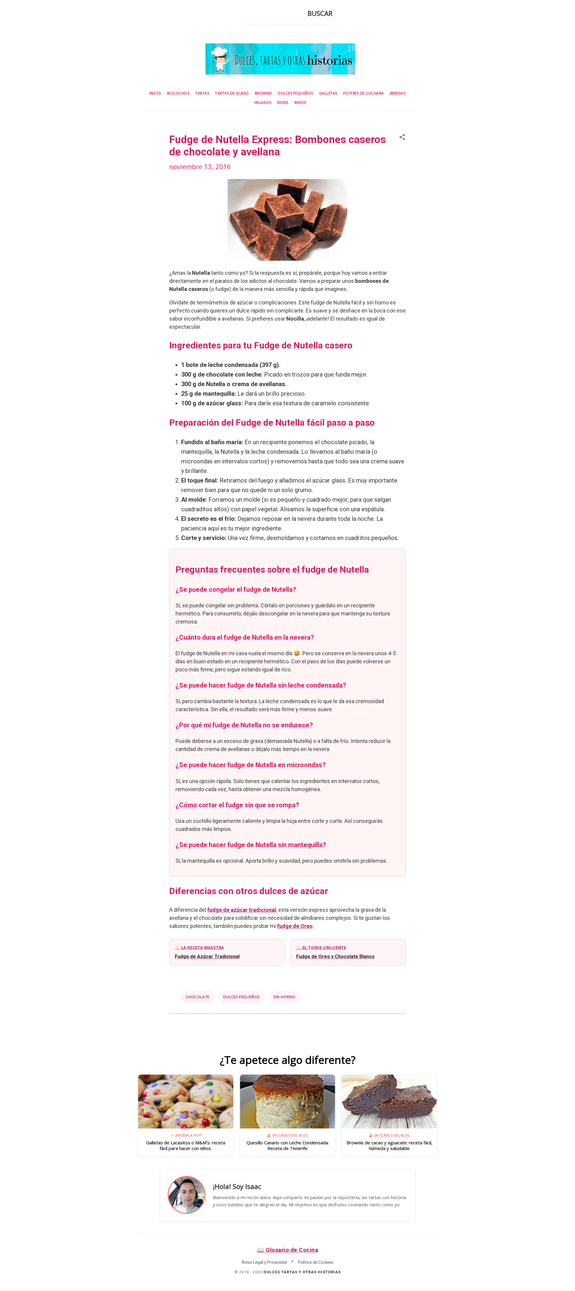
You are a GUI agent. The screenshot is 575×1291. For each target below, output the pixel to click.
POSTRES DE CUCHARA (363, 93)
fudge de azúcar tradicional (241, 910)
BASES (282, 102)
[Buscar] (246, 15)
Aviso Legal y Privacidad (264, 1262)
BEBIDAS (397, 93)
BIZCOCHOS (178, 93)
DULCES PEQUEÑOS (295, 93)
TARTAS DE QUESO (232, 93)
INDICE (300, 102)
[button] (402, 138)
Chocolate (197, 996)
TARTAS (202, 93)
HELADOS (263, 102)
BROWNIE (263, 93)
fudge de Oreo (295, 926)
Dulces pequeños (241, 996)
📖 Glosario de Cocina (287, 1249)
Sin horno (284, 996)
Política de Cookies (315, 1262)
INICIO (155, 93)
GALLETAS (328, 93)
